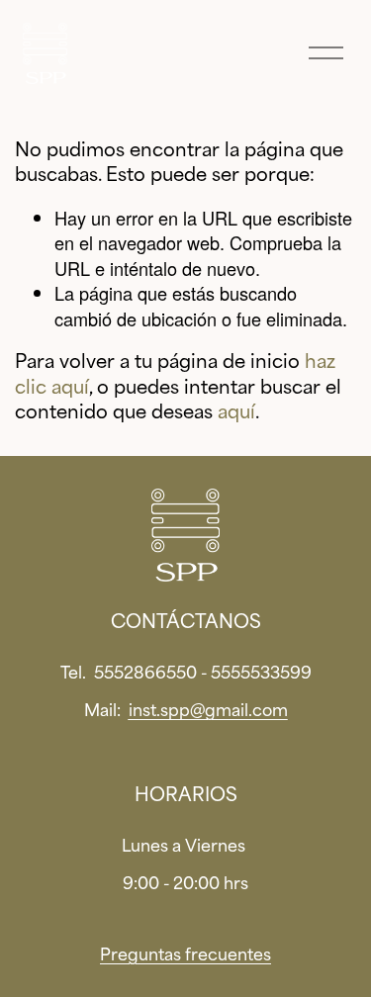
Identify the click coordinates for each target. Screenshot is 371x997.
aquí (236, 411)
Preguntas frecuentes (185, 954)
